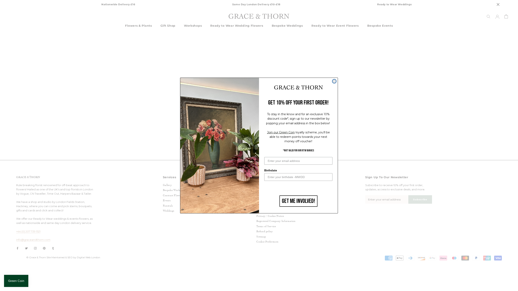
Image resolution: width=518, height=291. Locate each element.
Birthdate (270, 170)
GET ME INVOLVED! (298, 201)
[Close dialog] (334, 81)
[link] (298, 87)
